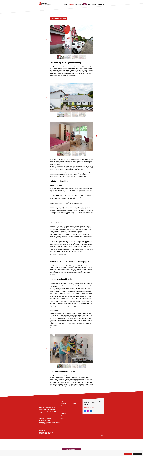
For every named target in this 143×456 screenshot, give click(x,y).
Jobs (85, 4)
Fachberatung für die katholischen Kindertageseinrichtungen (46, 433)
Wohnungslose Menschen (44, 420)
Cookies (102, 435)
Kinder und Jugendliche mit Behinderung (47, 405)
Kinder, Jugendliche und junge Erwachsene (48, 402)
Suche (62, 418)
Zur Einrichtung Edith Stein (58, 18)
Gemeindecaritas (42, 428)
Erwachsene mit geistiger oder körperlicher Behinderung (48, 412)
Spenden (89, 4)
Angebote (66, 4)
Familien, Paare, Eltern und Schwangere (47, 407)
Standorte (71, 4)
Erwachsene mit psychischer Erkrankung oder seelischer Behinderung (49, 423)
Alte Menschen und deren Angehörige (47, 409)
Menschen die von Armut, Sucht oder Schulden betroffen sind (49, 416)
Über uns (62, 406)
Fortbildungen (42, 430)
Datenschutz (75, 401)
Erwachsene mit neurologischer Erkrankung (48, 425)
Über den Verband (79, 4)
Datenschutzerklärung (53, 452)
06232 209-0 (88, 406)
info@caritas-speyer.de (89, 407)
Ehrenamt (94, 4)
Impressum (74, 403)
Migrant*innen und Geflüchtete (45, 418)
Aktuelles (100, 4)
